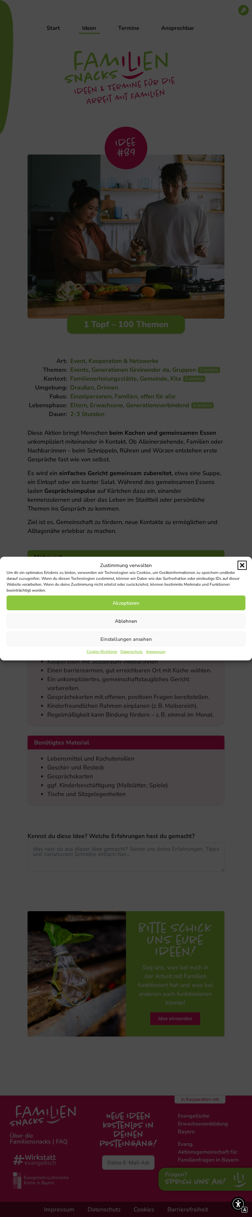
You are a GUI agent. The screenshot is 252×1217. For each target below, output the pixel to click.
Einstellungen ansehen (126, 639)
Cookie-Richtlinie (102, 651)
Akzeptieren (126, 602)
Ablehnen (126, 621)
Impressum (155, 651)
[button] (242, 565)
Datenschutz (131, 651)
